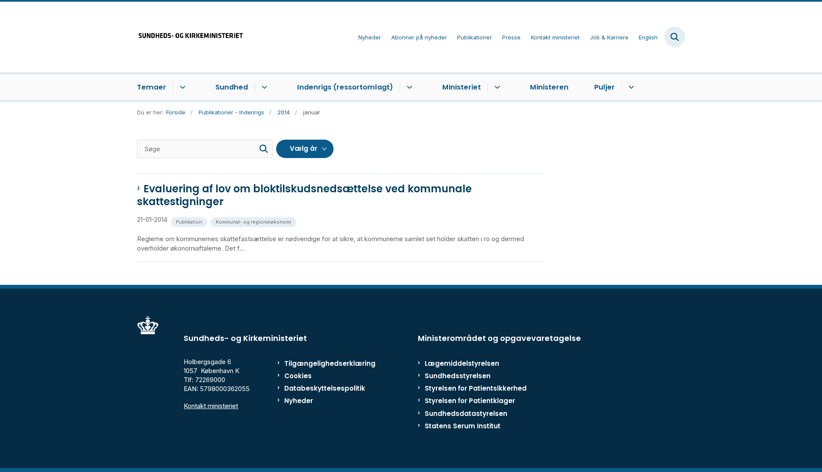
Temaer (151, 87)
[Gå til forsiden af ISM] (190, 37)
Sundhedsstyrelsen (458, 375)
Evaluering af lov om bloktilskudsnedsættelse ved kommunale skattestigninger (304, 195)
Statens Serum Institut (462, 425)
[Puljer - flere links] (630, 87)
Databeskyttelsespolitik (320, 388)
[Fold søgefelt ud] (674, 37)
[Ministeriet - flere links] (496, 87)
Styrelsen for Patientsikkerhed (476, 388)
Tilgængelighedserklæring (320, 363)
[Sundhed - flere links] (263, 87)
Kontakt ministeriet (211, 406)
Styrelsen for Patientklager (470, 400)
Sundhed (231, 87)
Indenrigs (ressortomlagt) (345, 87)
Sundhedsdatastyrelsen (466, 413)
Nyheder (298, 400)
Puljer (604, 87)
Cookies (298, 375)
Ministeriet (461, 87)
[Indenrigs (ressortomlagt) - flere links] (408, 87)
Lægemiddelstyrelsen (462, 363)
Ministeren (549, 87)
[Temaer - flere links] (181, 87)
